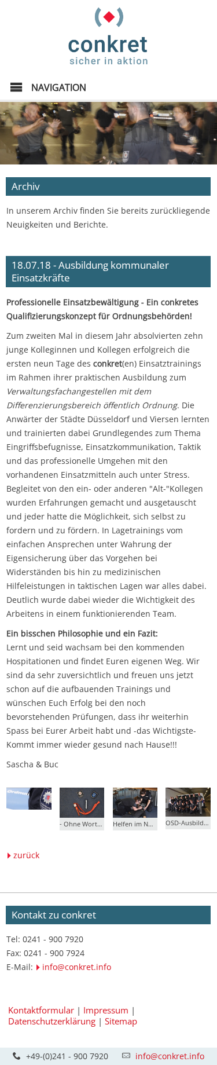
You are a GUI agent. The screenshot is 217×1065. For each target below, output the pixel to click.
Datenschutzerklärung (51, 1021)
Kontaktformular (41, 1010)
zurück (26, 855)
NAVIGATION (57, 87)
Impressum (105, 1010)
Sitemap (121, 1021)
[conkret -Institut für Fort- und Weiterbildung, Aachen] (108, 67)
